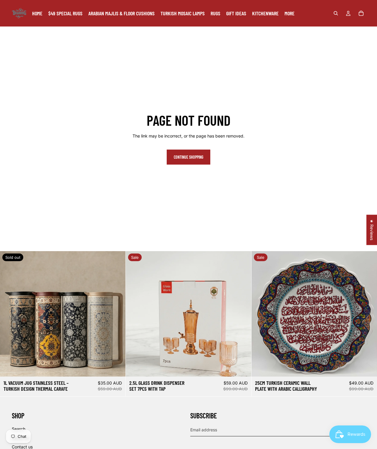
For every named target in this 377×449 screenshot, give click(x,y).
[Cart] (361, 13)
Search (18, 428)
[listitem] (289, 13)
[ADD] (242, 367)
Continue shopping (188, 157)
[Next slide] (116, 313)
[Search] (335, 13)
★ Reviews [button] (371, 229)
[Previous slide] (9, 313)
